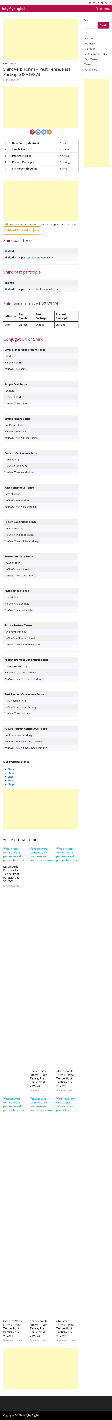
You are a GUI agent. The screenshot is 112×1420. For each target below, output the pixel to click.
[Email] (110, 2)
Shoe (10, 776)
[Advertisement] (40, 39)
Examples (90, 43)
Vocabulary (90, 69)
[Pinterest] (103, 2)
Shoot (11, 780)
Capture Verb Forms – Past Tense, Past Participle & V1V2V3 (12, 1328)
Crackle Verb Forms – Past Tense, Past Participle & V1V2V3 (38, 1328)
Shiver (11, 769)
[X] (99, 2)
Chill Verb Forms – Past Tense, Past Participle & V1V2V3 (65, 1328)
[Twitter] (43, 132)
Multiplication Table (96, 54)
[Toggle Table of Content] (34, 230)
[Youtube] (94, 2)
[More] (49, 132)
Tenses (88, 64)
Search (88, 20)
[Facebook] (90, 2)
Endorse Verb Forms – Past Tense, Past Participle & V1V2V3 (39, 1078)
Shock (11, 773)
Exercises (89, 48)
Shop (11, 784)
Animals (88, 38)
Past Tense (9, 63)
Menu (107, 8)
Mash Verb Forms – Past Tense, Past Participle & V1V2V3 (12, 874)
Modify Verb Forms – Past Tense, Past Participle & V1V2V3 (65, 1078)
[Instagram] (106, 2)
